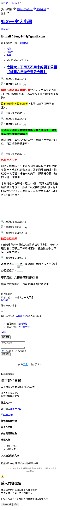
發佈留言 (5, 354)
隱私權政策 (49, 468)
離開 (16, 504)
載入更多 (5, 337)
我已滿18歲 (6, 504)
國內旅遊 (22, 323)
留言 (25, 316)
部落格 (10, 52)
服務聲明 (30, 471)
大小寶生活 (24, 327)
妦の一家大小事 (16, 21)
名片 (9, 55)
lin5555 (4, 300)
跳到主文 (5, 29)
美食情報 (24, 43)
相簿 (9, 49)
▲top (3, 332)
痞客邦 (19, 316)
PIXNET (13, 468)
